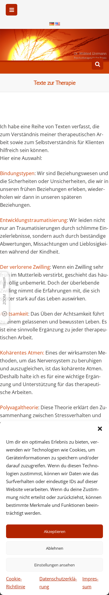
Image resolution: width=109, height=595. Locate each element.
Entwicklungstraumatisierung (33, 220)
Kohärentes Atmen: (22, 352)
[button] (100, 429)
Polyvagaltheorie (19, 407)
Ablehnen (54, 548)
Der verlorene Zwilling (25, 267)
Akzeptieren (54, 531)
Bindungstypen (17, 173)
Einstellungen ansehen (54, 565)
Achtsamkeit (14, 313)
